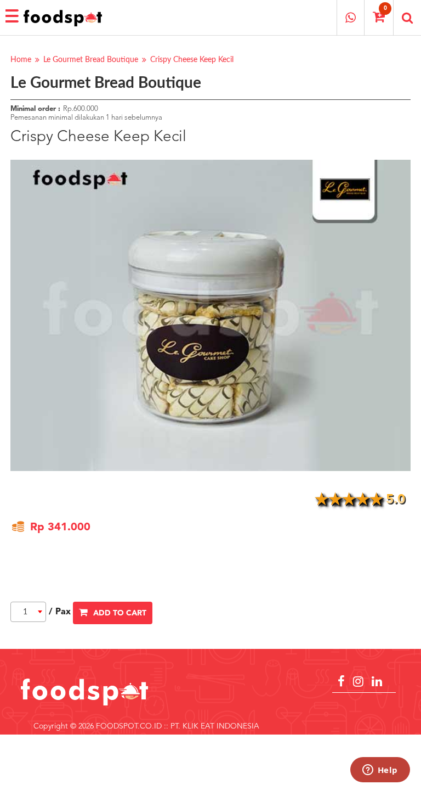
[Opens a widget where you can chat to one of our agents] (380, 771)
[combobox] (28, 612)
